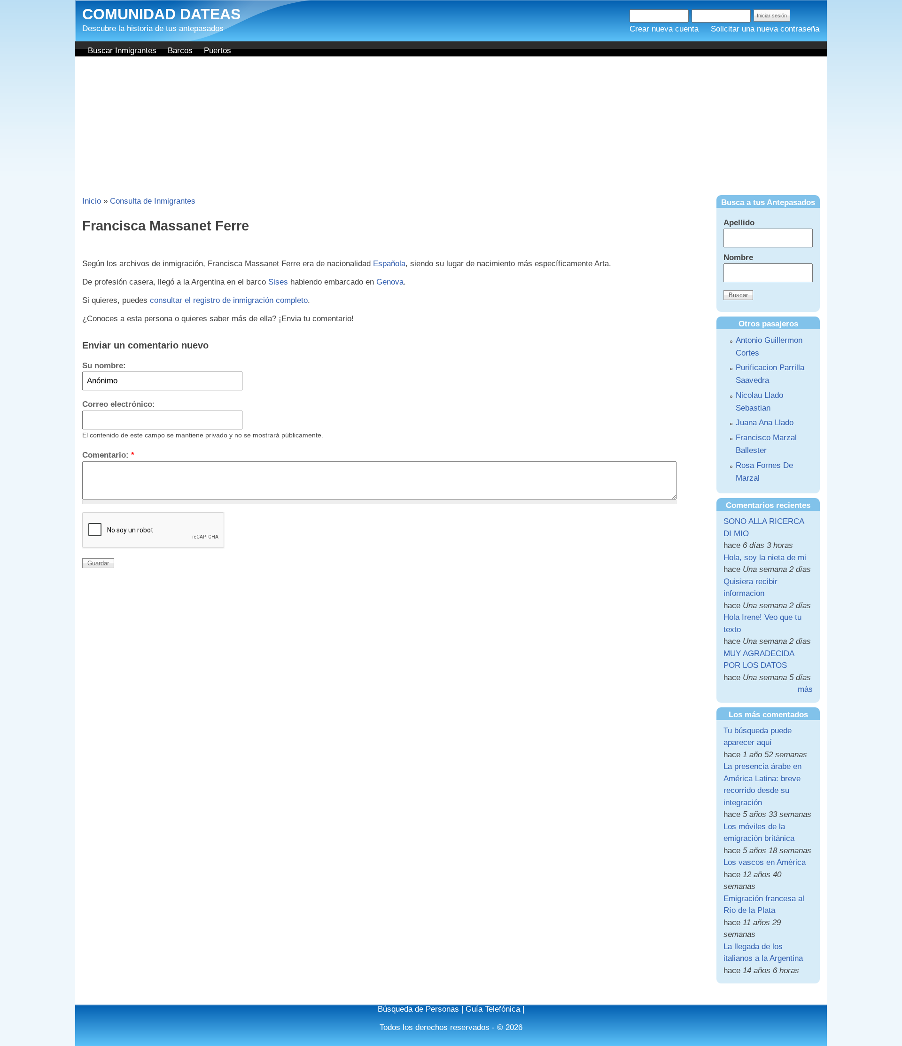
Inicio (91, 201)
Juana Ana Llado (764, 422)
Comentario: (108, 455)
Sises (278, 281)
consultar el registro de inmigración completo (229, 300)
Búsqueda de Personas (418, 1009)
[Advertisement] (451, 127)
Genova (390, 281)
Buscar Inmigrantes (122, 50)
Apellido (738, 222)
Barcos (180, 50)
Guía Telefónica (493, 1009)
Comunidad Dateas (161, 14)
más (805, 689)
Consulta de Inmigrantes (152, 201)
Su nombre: (104, 365)
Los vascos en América (764, 862)
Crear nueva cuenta (664, 28)
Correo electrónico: (118, 404)
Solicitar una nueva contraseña (765, 28)
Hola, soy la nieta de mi (764, 557)
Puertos (217, 50)
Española (389, 263)
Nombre (738, 257)
